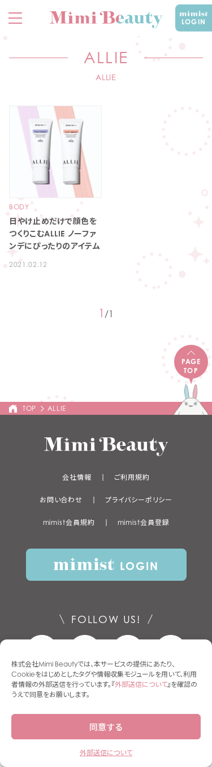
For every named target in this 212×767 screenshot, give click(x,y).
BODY (19, 207)
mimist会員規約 (69, 522)
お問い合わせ (61, 500)
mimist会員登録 (144, 522)
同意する (106, 727)
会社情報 (77, 477)
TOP (29, 408)
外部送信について (141, 684)
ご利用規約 (132, 477)
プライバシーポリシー (138, 500)
